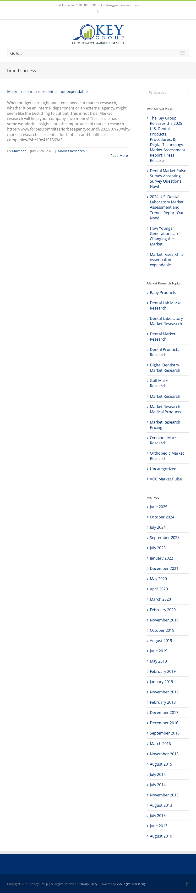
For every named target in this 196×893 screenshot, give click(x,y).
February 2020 (163, 609)
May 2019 (158, 661)
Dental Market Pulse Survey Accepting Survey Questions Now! (168, 178)
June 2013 (158, 825)
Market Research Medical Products (165, 409)
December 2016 (164, 722)
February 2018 (163, 702)
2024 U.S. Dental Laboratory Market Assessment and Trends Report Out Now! (167, 207)
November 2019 (164, 620)
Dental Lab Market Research (166, 305)
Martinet (19, 151)
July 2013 (158, 815)
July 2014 (158, 784)
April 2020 (159, 589)
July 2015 (158, 774)
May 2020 (158, 578)
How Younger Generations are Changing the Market (164, 236)
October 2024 (162, 517)
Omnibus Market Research (165, 440)
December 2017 (164, 712)
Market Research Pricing (165, 424)
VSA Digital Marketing (131, 884)
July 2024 (158, 527)
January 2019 (161, 681)
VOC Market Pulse (166, 479)
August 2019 (161, 640)
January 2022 (161, 558)
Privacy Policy (88, 884)
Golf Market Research (160, 383)
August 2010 (161, 836)
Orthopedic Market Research (167, 456)
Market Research (71, 151)
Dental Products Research (164, 352)
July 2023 (158, 547)
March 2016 (160, 743)
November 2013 (164, 795)
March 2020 (160, 599)
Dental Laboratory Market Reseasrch (166, 321)
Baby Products (163, 292)
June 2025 (158, 506)
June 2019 (158, 650)
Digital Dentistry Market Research (165, 367)
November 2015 (164, 754)
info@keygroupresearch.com (120, 5)
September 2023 (165, 537)
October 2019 (162, 630)
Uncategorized (163, 468)
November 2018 (164, 692)
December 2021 (164, 568)
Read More (119, 155)
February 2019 (163, 671)
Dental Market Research (162, 336)
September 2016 (165, 733)
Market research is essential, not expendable (47, 91)
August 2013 (161, 805)
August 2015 (161, 764)
